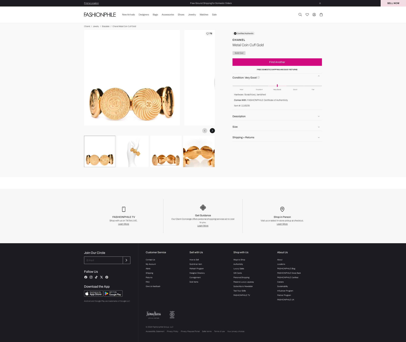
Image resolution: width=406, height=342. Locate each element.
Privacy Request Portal (190, 331)
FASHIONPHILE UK (285, 300)
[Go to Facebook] (86, 277)
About (279, 260)
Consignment (195, 277)
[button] (300, 14)
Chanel (87, 26)
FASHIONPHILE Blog (286, 268)
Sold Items (194, 282)
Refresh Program (197, 268)
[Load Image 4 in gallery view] (199, 151)
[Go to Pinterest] (106, 277)
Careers (280, 282)
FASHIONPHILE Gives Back (289, 273)
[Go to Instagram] (91, 277)
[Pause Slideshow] (320, 3)
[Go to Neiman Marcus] (153, 315)
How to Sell (194, 260)
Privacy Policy (172, 331)
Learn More (123, 224)
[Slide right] (212, 130)
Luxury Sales (238, 268)
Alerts (148, 268)
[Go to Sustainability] (172, 315)
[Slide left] (204, 130)
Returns (149, 277)
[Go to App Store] (94, 295)
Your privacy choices (235, 331)
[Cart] (321, 14)
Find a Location (91, 3)
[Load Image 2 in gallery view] (132, 151)
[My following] (307, 14)
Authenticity (238, 264)
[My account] (314, 14)
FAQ (148, 282)
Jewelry (96, 26)
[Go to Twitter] (101, 277)
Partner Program (284, 295)
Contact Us (150, 260)
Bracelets (105, 26)
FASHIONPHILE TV (241, 295)
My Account (151, 264)
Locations (281, 264)
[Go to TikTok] (96, 277)
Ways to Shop (239, 260)
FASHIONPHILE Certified (287, 277)
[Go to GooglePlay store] (113, 295)
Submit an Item (196, 264)
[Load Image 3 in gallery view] (166, 151)
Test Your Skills (239, 291)
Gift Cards (237, 273)
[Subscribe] (126, 260)
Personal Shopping (241, 277)
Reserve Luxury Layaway (243, 282)
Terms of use (219, 331)
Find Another (277, 62)
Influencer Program (285, 291)
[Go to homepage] (100, 14)
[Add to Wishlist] (209, 33)
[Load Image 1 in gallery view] (99, 151)
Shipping (149, 273)
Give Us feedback (153, 286)
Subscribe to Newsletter (243, 286)
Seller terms (207, 331)
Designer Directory (197, 273)
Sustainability (282, 286)
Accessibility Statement (155, 331)
